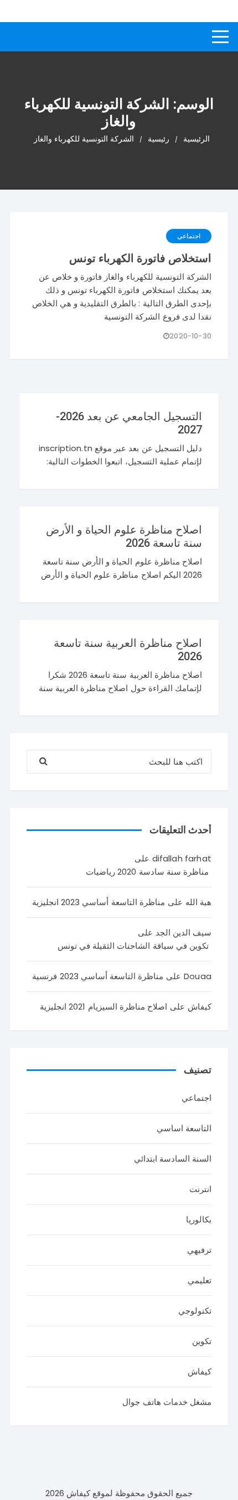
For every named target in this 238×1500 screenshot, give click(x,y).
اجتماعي (188, 236)
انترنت (200, 1189)
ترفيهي (199, 1250)
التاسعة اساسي (184, 1128)
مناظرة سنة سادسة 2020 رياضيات (147, 871)
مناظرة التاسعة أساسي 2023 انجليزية (98, 902)
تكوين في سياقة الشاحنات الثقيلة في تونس (133, 946)
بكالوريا (198, 1219)
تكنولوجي (194, 1310)
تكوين (201, 1341)
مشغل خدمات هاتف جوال (166, 1402)
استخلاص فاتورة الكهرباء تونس (140, 258)
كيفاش (199, 1371)
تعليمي (199, 1280)
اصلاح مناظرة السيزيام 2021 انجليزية (103, 1006)
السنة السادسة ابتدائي (172, 1158)
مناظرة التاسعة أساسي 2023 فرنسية (97, 976)
